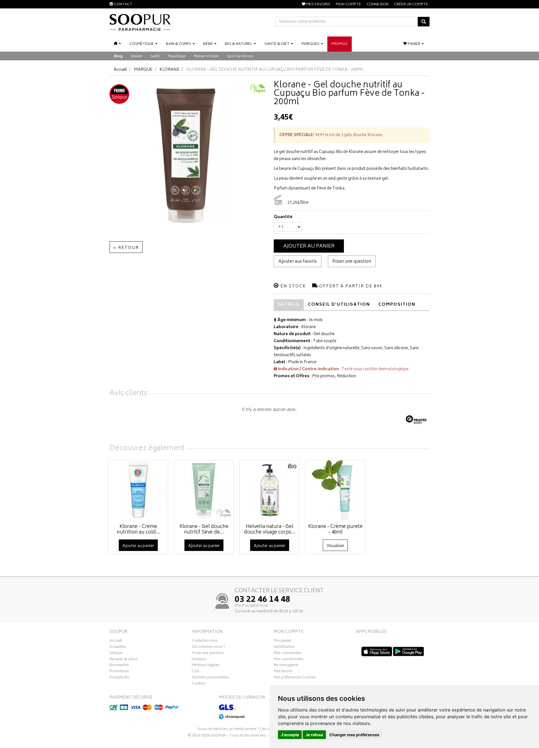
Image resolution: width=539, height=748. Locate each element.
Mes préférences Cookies (295, 678)
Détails (289, 304)
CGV (196, 671)
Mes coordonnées (288, 659)
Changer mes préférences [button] (354, 734)
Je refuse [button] (314, 734)
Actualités (117, 647)
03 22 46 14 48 (262, 600)
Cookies (198, 684)
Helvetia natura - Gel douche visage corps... (269, 530)
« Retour (126, 247)
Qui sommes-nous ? (208, 647)
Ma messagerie (286, 665)
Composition (396, 304)
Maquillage (177, 57)
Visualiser (335, 546)
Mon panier (283, 641)
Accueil (120, 69)
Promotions (119, 671)
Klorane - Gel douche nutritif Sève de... (204, 530)
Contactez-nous (205, 641)
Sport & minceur (240, 57)
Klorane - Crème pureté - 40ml (335, 530)
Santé (154, 57)
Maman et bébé (206, 57)
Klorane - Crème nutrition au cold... (138, 530)
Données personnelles (210, 678)
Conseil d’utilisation (339, 304)
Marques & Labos (123, 659)
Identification (284, 647)
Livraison (199, 659)
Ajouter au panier (309, 246)
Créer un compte (411, 4)
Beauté (136, 57)
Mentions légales (206, 665)
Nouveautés (119, 665)
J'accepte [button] (290, 734)
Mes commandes (288, 653)
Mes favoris (283, 671)
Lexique (115, 653)
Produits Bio (119, 678)
